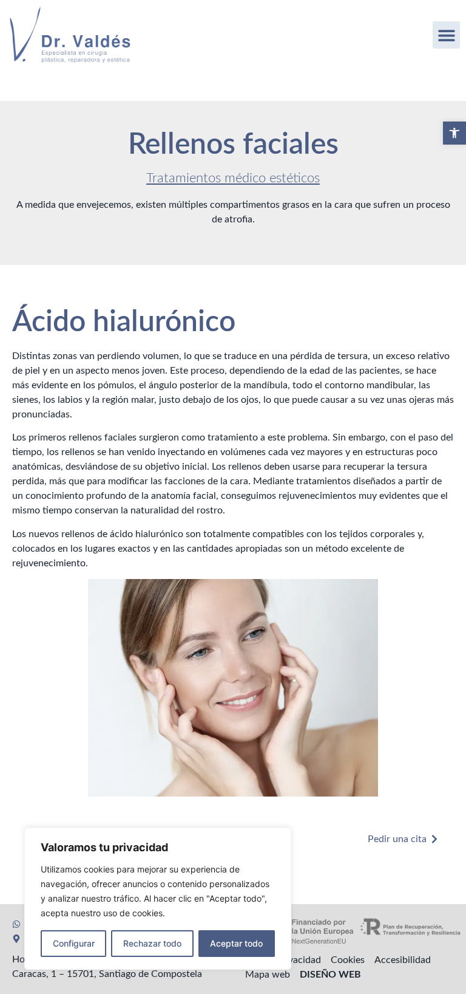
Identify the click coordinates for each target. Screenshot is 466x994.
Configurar (74, 943)
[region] (157, 899)
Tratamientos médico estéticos (233, 178)
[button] (454, 133)
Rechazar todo (152, 943)
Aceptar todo (236, 943)
